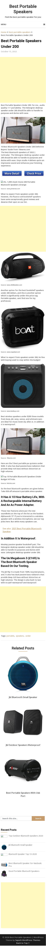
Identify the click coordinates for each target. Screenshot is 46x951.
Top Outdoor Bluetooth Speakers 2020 (26, 835)
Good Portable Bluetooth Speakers (24, 871)
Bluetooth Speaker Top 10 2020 (23, 854)
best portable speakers (20, 32)
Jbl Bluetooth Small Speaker (20, 845)
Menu (3, 24)
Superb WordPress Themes (27, 940)
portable (10, 636)
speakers (20, 636)
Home (3, 32)
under (28, 636)
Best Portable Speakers (23, 9)
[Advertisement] (23, 80)
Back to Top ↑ (23, 943)
